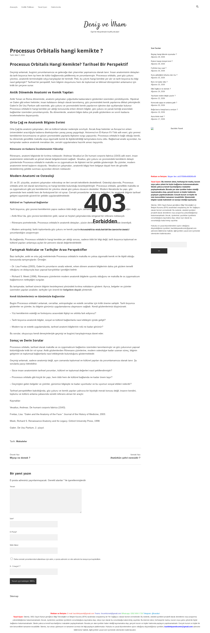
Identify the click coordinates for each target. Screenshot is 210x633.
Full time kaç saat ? (158, 68)
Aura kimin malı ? (158, 116)
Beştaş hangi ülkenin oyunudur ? (164, 54)
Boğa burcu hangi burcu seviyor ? (164, 109)
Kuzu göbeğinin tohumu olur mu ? (164, 75)
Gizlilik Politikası (27, 7)
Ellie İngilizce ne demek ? (161, 89)
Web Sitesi (14, 545)
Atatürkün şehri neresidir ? (125, 457)
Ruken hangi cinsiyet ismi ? (162, 61)
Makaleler (21, 441)
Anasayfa (13, 7)
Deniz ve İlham (105, 24)
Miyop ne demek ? (20, 457)
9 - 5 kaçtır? (15, 566)
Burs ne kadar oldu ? (159, 82)
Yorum (12, 486)
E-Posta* (13, 532)
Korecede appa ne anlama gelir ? (164, 103)
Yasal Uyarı (42, 7)
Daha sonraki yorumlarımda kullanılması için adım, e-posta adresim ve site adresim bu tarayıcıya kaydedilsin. (57, 559)
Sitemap (14, 596)
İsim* (12, 519)
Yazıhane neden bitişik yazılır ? (163, 96)
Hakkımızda (56, 7)
